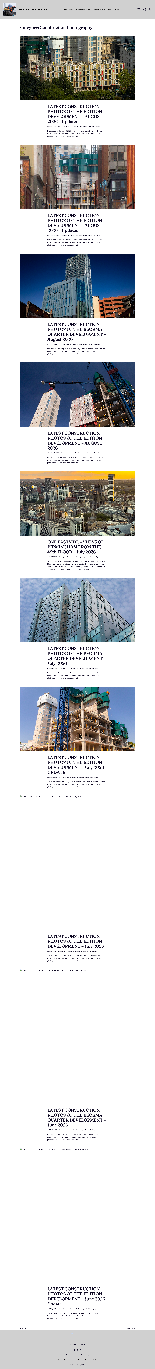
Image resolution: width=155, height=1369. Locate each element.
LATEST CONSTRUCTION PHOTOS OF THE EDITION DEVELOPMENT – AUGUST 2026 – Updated (74, 114)
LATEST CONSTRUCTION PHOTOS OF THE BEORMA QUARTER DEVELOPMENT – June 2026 (76, 1117)
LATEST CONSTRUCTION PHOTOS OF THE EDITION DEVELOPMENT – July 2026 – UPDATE (77, 765)
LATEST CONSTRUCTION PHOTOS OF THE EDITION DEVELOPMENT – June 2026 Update (76, 1296)
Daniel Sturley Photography (32, 10)
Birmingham (65, 126)
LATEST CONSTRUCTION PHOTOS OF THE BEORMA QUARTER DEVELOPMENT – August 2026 (76, 332)
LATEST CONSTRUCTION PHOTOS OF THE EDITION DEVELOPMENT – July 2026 (75, 941)
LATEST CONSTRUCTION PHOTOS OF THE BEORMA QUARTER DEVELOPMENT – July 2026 (76, 656)
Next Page (131, 1328)
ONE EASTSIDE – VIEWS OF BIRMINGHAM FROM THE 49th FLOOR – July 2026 (75, 546)
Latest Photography (94, 126)
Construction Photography (78, 126)
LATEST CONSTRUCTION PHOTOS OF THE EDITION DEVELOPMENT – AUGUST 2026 (74, 440)
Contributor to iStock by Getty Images (77, 1344)
